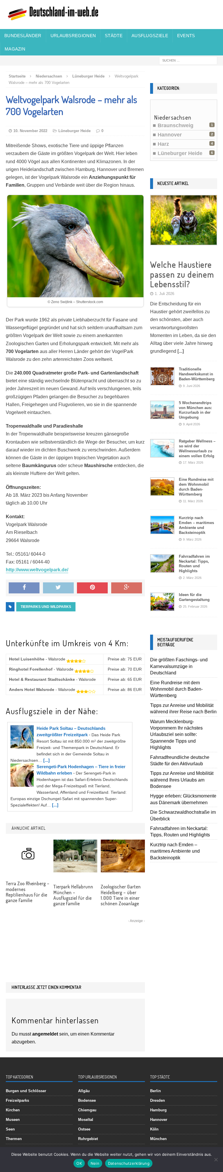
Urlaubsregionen (73, 35)
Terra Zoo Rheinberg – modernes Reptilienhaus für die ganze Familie (28, 892)
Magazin (15, 48)
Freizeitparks (17, 1100)
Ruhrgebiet (88, 1139)
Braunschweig (175, 125)
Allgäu (84, 1091)
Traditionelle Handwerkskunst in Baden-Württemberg (197, 374)
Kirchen (13, 1110)
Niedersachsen (49, 76)
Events (186, 35)
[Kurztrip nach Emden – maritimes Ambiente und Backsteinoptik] (162, 529)
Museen (13, 1119)
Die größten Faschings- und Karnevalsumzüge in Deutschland (179, 666)
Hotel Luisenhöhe (26, 659)
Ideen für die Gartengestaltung (194, 597)
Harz (163, 144)
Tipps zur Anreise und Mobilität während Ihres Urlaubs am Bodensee (181, 780)
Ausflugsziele (150, 35)
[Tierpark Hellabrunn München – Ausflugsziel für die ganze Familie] (75, 868)
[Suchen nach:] (188, 60)
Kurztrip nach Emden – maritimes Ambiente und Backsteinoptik (196, 525)
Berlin (155, 1091)
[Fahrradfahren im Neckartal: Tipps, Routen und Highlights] (162, 568)
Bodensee (87, 1100)
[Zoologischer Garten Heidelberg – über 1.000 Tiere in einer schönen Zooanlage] (123, 868)
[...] (46, 760)
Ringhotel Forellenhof (31, 669)
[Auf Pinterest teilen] (92, 587)
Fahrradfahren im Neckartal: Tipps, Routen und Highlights (194, 563)
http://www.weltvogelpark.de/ (37, 569)
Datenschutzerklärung (129, 1163)
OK (79, 1163)
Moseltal (85, 1119)
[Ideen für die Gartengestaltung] (162, 606)
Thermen (14, 1139)
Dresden (157, 1100)
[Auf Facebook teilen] (24, 587)
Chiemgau (87, 1110)
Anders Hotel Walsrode (31, 689)
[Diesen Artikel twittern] (58, 587)
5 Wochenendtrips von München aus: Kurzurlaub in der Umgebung (195, 410)
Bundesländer (23, 35)
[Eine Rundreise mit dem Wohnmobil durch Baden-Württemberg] (162, 491)
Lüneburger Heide (74, 131)
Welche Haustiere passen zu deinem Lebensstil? (182, 274)
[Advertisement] (75, 942)
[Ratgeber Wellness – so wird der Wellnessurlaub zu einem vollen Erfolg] (162, 453)
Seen (10, 1129)
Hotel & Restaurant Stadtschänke (42, 679)
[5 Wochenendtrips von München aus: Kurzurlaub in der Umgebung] (162, 414)
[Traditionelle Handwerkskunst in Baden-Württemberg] (162, 381)
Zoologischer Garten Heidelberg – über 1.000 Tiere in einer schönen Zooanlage (121, 895)
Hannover (170, 135)
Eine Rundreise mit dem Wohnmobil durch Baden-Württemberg (196, 486)
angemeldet (45, 1033)
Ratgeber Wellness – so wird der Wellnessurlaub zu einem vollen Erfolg (197, 448)
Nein (95, 1163)
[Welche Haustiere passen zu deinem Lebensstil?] (183, 240)
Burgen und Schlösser (26, 1091)
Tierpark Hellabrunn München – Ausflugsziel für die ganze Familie (73, 895)
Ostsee (84, 1129)
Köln (154, 1129)
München (158, 1139)
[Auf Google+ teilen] (126, 587)
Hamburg (158, 1110)
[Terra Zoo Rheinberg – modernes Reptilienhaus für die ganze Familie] (28, 865)
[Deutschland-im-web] (111, 14)
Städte (114, 35)
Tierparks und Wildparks (46, 607)
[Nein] (216, 1159)
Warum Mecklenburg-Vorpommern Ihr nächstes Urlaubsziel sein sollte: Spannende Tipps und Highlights (176, 734)
